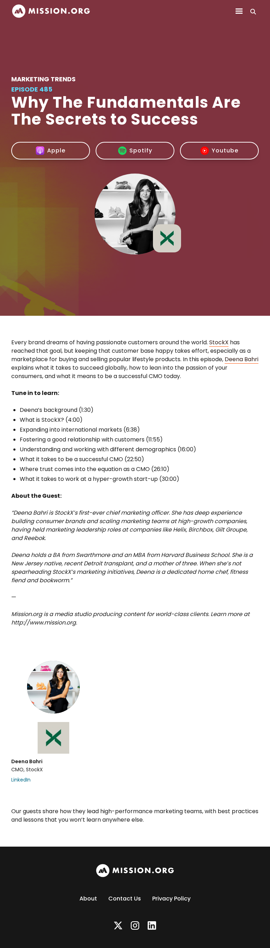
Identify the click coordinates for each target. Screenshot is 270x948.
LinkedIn (21, 779)
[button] (239, 11)
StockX (219, 342)
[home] (51, 11)
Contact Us (124, 898)
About (88, 898)
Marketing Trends (43, 79)
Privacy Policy (171, 898)
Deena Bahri (241, 359)
